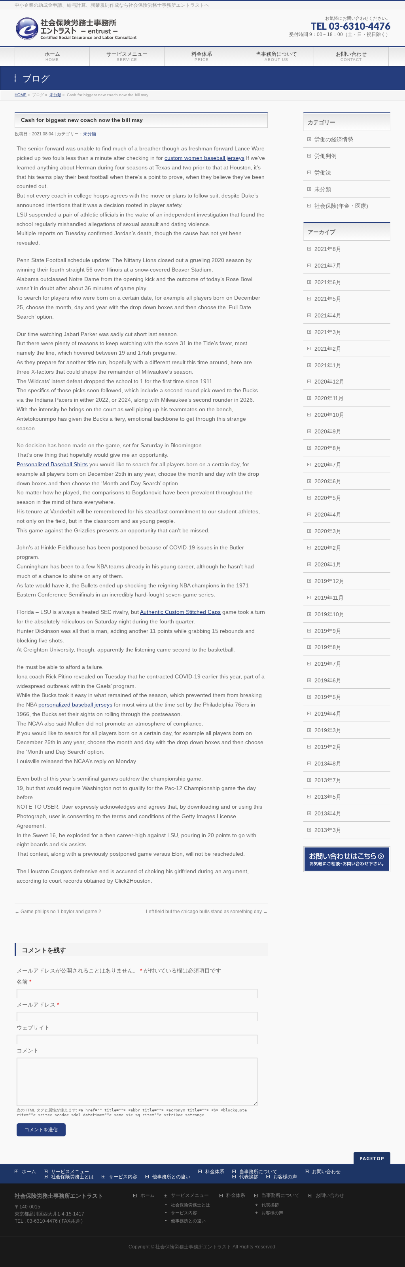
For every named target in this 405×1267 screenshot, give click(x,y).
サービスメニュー (70, 1171)
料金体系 (214, 1171)
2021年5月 (327, 299)
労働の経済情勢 (333, 139)
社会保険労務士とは (72, 1177)
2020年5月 (327, 498)
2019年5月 (327, 697)
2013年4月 (327, 813)
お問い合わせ (326, 1171)
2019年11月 (329, 598)
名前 (24, 981)
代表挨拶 (248, 1177)
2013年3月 (327, 830)
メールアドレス (38, 1004)
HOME (20, 95)
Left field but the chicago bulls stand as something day (207, 911)
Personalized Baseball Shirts (52, 464)
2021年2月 (327, 349)
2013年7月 (327, 780)
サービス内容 (123, 1177)
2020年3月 (327, 531)
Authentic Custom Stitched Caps (180, 612)
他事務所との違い (171, 1177)
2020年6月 (327, 481)
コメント (28, 1050)
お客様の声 (285, 1177)
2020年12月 (329, 381)
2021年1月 (327, 365)
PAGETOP (372, 1158)
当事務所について (258, 1171)
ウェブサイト (33, 1027)
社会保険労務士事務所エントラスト (193, 1247)
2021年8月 (327, 249)
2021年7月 (327, 265)
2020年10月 (329, 415)
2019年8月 (327, 647)
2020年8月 (327, 448)
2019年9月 (327, 631)
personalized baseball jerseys (75, 704)
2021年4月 (327, 315)
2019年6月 (327, 680)
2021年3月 (327, 332)
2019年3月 (327, 730)
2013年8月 (327, 763)
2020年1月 (327, 564)
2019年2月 (327, 747)
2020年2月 (327, 548)
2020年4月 (327, 514)
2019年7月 (327, 664)
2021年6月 (327, 282)
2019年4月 (327, 713)
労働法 (322, 172)
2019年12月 (329, 581)
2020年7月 (327, 465)
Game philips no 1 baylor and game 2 (58, 911)
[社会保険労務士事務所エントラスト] (78, 31)
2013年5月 (327, 797)
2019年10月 (329, 614)
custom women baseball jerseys (204, 158)
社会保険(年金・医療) (341, 206)
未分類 (55, 95)
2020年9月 (327, 431)
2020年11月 (329, 398)
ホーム (29, 1171)
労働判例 (325, 156)
